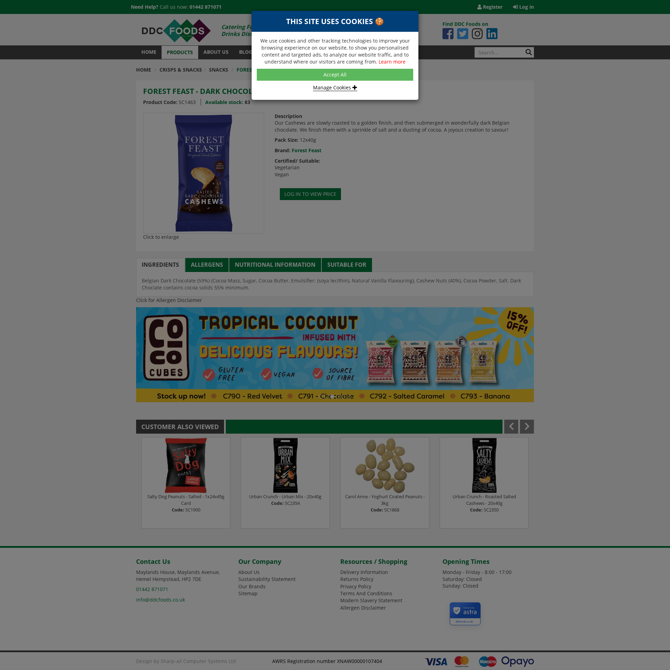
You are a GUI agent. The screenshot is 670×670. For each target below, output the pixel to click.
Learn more (392, 61)
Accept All (335, 74)
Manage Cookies (332, 87)
